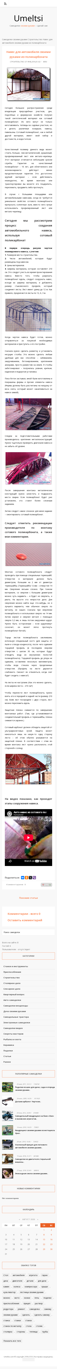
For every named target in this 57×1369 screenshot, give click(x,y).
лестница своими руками (31, 1292)
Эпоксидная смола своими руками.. (31, 1173)
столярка (7, 1331)
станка (6, 1320)
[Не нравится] (43, 885)
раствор (39, 1303)
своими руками (10, 1315)
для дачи (42, 1281)
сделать (26, 1315)
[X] (30, 877)
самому (47, 1309)
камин (6, 1286)
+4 (46, 885)
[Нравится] (50, 885)
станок (28, 1320)
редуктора (8, 1309)
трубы (45, 1331)
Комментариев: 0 (16, 884)
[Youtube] (46, 3)
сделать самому (42, 1315)
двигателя (17, 1281)
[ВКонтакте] (38, 3)
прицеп (27, 1303)
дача (5, 1281)
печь (37, 1298)
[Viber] (34, 877)
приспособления (11, 1303)
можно (6, 1298)
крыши (45, 1286)
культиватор (9, 1292)
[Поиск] (53, 3)
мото (17, 1298)
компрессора (31, 1286)
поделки (47, 1298)
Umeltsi (28, 18)
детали (30, 1281)
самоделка (34, 1309)
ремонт (21, 1309)
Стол (5, 1275)
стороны (21, 1331)
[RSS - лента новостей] (49, 3)
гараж (45, 1275)
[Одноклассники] (26, 877)
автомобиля (18, 1275)
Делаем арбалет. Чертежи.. (28, 1101)
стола (28, 1326)
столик (39, 1326)
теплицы (33, 1331)
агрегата (33, 1275)
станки (17, 1320)
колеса (17, 1286)
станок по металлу (12, 1326)
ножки (27, 1298)
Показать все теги (12, 1341)
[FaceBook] (42, 3)
